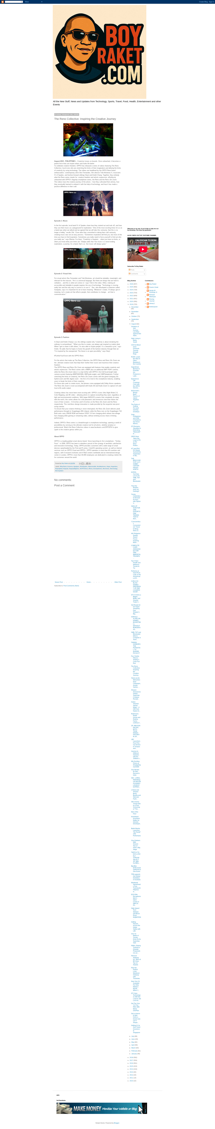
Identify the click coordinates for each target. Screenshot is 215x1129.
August (133, 324)
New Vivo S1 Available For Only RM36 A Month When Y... (135, 985)
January (134, 1054)
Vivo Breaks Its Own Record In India (135, 772)
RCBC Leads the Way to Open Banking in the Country (136, 360)
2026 (132, 284)
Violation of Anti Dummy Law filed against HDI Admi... (136, 331)
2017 (132, 1060)
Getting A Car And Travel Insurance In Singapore (135, 1029)
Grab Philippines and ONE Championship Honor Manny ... (136, 419)
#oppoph (65, 468)
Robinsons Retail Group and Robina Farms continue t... (136, 718)
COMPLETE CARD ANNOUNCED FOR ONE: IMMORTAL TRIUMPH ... (136, 552)
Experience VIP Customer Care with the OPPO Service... (135, 383)
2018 (132, 1057)
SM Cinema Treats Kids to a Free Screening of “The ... (136, 805)
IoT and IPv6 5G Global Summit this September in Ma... (136, 452)
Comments (134, 274)
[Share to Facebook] (87, 463)
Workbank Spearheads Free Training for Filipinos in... (136, 887)
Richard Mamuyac (152, 295)
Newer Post (59, 582)
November (134, 311)
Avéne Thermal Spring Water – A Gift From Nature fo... (135, 706)
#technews (106, 468)
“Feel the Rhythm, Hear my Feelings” (135, 488)
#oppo (108, 466)
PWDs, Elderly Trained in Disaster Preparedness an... (136, 949)
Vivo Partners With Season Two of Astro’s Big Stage (135, 845)
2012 (132, 1075)
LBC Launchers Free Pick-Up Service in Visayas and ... (135, 744)
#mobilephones (101, 466)
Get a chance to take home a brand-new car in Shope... (135, 1018)
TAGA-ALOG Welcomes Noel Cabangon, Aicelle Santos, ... (136, 682)
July (132, 1036)
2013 (132, 1072)
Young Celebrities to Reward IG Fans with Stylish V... (136, 498)
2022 (132, 296)
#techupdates (59, 470)
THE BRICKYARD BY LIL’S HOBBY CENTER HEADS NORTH (136, 464)
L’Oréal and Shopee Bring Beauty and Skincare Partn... (136, 794)
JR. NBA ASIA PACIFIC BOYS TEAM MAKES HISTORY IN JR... (135, 731)
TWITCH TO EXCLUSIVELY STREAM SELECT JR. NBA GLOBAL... (135, 857)
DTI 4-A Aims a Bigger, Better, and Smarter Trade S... (136, 598)
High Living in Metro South (135, 340)
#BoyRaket (63, 466)
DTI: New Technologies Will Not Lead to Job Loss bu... (136, 996)
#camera (70, 466)
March (133, 1048)
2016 (132, 1063)
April (133, 1045)
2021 (132, 299)
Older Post (118, 582)
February (134, 1051)
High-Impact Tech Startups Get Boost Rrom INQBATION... (136, 913)
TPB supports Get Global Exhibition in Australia (135, 877)
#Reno (91, 468)
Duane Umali (153, 287)
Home (89, 582)
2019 (132, 304)
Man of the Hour (134, 813)
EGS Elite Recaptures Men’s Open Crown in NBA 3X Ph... (136, 900)
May (133, 1042)
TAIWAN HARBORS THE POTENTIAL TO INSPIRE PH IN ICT (135, 648)
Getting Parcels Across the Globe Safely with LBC (135, 926)
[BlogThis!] (82, 463)
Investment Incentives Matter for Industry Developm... (136, 821)
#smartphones (97, 468)
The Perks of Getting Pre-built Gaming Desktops (135, 408)
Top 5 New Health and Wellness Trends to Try (135, 564)
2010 (132, 1081)
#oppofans (114, 466)
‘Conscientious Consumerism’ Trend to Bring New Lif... (135, 526)
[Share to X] (85, 463)
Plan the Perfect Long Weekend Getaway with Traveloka (135, 973)
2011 (132, 1078)
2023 (132, 293)
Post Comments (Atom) (71, 586)
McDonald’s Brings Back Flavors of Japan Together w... (135, 396)
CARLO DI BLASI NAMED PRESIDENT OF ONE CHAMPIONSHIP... (136, 586)
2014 (132, 1069)
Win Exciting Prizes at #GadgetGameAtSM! (136, 764)
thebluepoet (153, 307)
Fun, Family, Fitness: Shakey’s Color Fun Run (135, 659)
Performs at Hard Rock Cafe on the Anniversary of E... (136, 574)
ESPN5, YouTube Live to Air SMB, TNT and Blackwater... (136, 477)
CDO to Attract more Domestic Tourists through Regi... (136, 349)
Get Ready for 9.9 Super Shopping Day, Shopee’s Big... (135, 609)
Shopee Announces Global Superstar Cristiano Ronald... (136, 694)
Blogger (116, 1123)
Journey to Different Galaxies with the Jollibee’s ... (136, 754)
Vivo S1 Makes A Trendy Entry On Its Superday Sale (136, 938)
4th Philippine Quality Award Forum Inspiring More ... (135, 538)
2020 (132, 301)
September (135, 319)
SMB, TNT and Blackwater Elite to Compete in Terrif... (136, 635)
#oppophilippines (74, 468)
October (134, 316)
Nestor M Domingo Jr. (153, 291)
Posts (132, 270)
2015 (132, 1066)
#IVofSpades (83, 466)
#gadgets (76, 466)
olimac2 (152, 303)
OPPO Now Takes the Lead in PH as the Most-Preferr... (136, 441)
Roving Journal (151, 300)
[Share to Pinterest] (89, 463)
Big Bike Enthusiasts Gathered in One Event (136, 868)
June (133, 1039)
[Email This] (80, 463)
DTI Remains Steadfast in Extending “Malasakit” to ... (136, 430)
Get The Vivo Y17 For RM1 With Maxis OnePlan (135, 1007)
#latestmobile (92, 466)
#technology (113, 468)
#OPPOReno (84, 468)
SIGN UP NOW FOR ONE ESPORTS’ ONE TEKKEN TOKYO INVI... (135, 512)
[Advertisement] (88, 560)
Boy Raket (152, 284)
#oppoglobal (58, 468)
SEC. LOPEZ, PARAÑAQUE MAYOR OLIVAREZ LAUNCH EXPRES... (136, 782)
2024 (132, 290)
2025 (132, 287)
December (134, 307)
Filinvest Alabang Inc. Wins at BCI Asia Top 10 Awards (136, 960)
